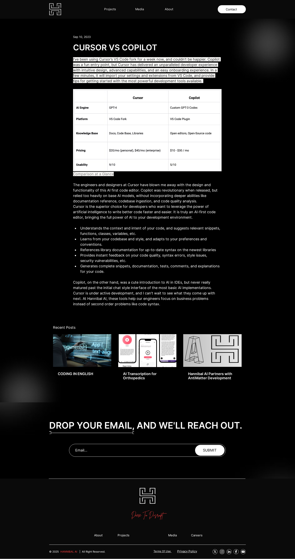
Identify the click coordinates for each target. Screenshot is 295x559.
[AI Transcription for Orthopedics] (147, 350)
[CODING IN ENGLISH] (82, 350)
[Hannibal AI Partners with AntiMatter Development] (212, 350)
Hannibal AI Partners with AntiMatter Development (210, 376)
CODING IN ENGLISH (75, 374)
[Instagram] (222, 551)
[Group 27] (215, 551)
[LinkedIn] (229, 551)
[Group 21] (243, 551)
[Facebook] (236, 551)
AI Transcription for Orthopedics (140, 376)
